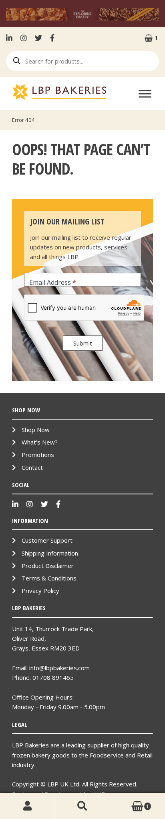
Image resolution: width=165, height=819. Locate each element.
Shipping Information (50, 553)
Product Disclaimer (48, 566)
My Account (27, 806)
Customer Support (47, 540)
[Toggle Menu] (145, 93)
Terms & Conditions (49, 578)
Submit (82, 343)
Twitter (38, 37)
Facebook (52, 37)
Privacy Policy (40, 590)
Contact (32, 467)
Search (82, 806)
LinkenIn (11, 37)
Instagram (23, 37)
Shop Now (36, 430)
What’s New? (40, 442)
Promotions (38, 455)
